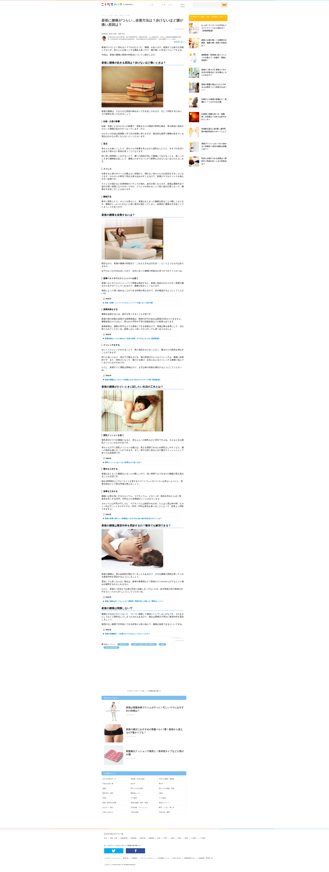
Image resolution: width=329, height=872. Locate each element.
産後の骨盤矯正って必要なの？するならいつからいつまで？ (127, 634)
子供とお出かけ (107, 812)
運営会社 (126, 858)
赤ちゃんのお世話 (137, 788)
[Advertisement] (121, 668)
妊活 (151, 5)
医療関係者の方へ (189, 858)
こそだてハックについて (112, 858)
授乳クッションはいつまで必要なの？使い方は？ (123, 462)
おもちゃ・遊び (107, 807)
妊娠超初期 (123, 838)
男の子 (161, 784)
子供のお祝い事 (107, 784)
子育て (182, 5)
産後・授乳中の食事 (109, 803)
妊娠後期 (151, 838)
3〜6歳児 (134, 798)
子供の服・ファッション (139, 807)
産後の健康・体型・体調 (139, 803)
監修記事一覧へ (179, 41)
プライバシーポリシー (148, 858)
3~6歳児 (193, 838)
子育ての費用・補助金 (166, 779)
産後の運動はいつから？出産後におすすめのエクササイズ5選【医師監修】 (133, 380)
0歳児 (104, 788)
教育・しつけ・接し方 (166, 807)
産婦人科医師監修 (111, 647)
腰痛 (162, 644)
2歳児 (104, 798)
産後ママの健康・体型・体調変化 (143, 644)
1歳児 (161, 793)
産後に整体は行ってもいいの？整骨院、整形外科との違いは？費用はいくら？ (134, 601)
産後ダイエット (164, 803)
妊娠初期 (133, 838)
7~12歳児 (202, 838)
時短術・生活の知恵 (138, 779)
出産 (158, 838)
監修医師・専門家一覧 (206, 858)
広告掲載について (163, 858)
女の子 (133, 784)
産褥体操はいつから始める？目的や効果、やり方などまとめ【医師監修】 (132, 338)
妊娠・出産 (167, 5)
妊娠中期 (142, 838)
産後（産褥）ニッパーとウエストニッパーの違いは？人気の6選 (129, 303)
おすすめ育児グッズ (109, 779)
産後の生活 (123, 644)
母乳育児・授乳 (107, 793)
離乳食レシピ (135, 793)
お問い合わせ (176, 858)
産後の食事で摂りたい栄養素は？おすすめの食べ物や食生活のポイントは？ (133, 518)
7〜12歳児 (162, 798)
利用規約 (134, 858)
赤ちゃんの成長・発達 (166, 788)
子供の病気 (134, 812)
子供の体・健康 (164, 812)
